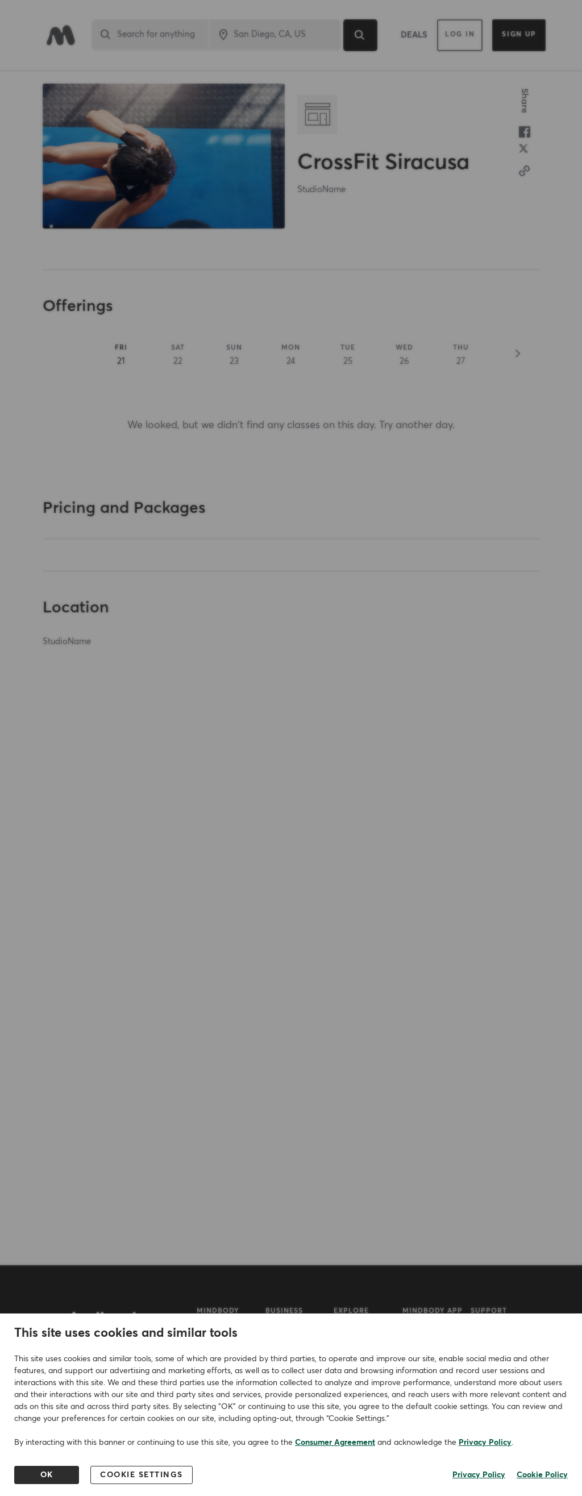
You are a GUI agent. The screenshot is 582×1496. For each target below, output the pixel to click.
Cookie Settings (141, 1475)
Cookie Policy (542, 1475)
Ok (46, 1475)
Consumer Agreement (335, 1443)
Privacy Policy (485, 1443)
